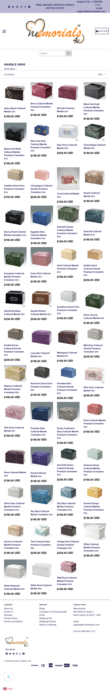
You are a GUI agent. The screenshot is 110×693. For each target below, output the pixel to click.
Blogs (42, 608)
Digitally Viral (26, 661)
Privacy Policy (11, 618)
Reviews (8, 614)
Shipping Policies (47, 621)
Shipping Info (45, 618)
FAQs (42, 614)
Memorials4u (15, 661)
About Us (8, 608)
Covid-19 (8, 611)
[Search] (68, 53)
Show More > (10, 68)
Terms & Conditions (13, 621)
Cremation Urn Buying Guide (53, 611)
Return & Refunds (47, 624)
